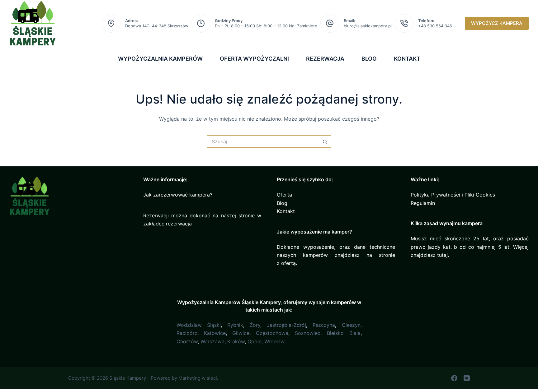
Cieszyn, (352, 325)
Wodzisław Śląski (199, 325)
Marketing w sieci (197, 378)
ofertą (288, 263)
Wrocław (274, 341)
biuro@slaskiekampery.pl (368, 25)
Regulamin (423, 203)
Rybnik (235, 325)
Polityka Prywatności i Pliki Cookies (453, 195)
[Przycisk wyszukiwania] (325, 141)
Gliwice (240, 333)
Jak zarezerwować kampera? (177, 195)
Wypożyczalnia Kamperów (160, 58)
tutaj (442, 255)
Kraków (236, 341)
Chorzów (187, 341)
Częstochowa (272, 333)
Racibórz (187, 333)
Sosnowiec (307, 333)
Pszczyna (324, 325)
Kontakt (407, 58)
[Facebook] (454, 378)
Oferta (284, 195)
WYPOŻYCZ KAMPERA (496, 23)
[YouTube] (467, 378)
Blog (369, 58)
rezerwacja (179, 223)
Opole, (255, 341)
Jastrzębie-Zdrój (286, 325)
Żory (255, 325)
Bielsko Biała (343, 333)
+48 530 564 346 (435, 25)
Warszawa (212, 341)
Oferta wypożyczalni (254, 58)
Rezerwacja (325, 58)
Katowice (215, 333)
